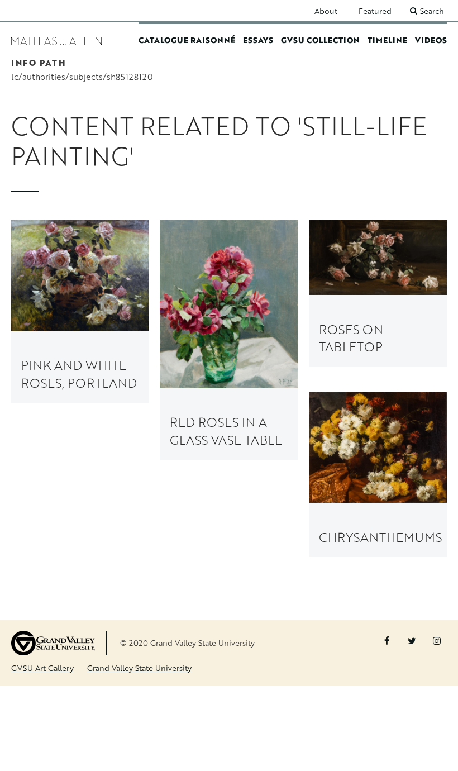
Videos (431, 40)
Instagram (437, 641)
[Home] (56, 40)
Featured (375, 11)
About (325, 11)
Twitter (412, 641)
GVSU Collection (320, 40)
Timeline (387, 40)
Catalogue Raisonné (187, 40)
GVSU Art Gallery (42, 668)
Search (432, 11)
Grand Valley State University (139, 668)
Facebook (386, 641)
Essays (258, 40)
